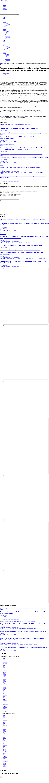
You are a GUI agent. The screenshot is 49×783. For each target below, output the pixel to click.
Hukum (4, 27)
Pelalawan (2, 220)
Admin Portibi (4, 227)
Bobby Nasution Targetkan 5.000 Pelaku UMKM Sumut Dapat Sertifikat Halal (21, 245)
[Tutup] (1, 777)
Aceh (4, 660)
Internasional (7, 36)
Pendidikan (7, 37)
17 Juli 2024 (2, 633)
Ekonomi (4, 29)
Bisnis (4, 676)
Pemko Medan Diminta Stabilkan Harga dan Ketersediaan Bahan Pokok (19, 128)
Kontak (4, 6)
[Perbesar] (3, 520)
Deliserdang (5, 662)
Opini (6, 33)
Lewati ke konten (3, 0)
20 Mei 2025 (2, 642)
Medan (4, 19)
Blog (5, 63)
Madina (6, 25)
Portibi (1, 63)
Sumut (4, 18)
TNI (6, 38)
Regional (4, 22)
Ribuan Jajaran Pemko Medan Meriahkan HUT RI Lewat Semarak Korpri (20, 167)
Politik (4, 26)
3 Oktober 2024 (3, 616)
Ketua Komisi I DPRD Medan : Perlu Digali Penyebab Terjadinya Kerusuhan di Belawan (23, 647)
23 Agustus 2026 (3, 161)
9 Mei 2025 (2, 649)
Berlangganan (5, 704)
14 (0, 618)
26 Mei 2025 (2, 626)
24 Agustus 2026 (3, 151)
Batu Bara (5, 663)
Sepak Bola (5, 688)
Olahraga (7, 32)
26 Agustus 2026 (3, 228)
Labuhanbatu (7, 24)
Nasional (4, 20)
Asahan (6, 23)
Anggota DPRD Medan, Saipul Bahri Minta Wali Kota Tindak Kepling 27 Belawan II (22, 624)
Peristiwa (7, 31)
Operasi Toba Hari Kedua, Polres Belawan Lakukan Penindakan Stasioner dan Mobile (23, 631)
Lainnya (4, 30)
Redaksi (4, 2)
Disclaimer (5, 3)
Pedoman (4, 5)
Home (4, 17)
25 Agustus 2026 (3, 130)
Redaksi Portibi (4, 615)
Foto (6, 34)
